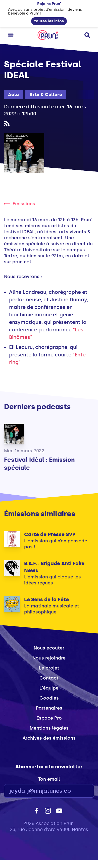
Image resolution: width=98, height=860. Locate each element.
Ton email (49, 779)
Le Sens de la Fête (46, 599)
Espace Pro (49, 718)
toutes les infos (49, 21)
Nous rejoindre (49, 658)
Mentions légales (49, 728)
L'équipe (49, 688)
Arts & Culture (45, 94)
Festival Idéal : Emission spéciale (39, 463)
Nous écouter (49, 648)
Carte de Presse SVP (49, 534)
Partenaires (49, 708)
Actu (13, 94)
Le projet (49, 668)
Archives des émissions (49, 738)
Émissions (24, 203)
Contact (49, 678)
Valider (76, 791)
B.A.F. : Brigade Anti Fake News (54, 566)
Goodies (49, 698)
